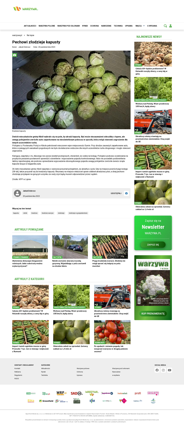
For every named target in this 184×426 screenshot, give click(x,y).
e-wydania (152, 26)
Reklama (18, 372)
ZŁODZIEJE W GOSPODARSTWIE (78, 213)
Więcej (139, 26)
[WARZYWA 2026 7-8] (153, 282)
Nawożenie (106, 26)
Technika (118, 26)
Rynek (85, 26)
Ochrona (94, 26)
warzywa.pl (17, 35)
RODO (17, 379)
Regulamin (18, 375)
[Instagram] (163, 370)
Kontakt (17, 368)
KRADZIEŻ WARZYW (47, 213)
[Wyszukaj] (165, 25)
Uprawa (128, 26)
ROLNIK (25, 213)
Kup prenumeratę (153, 313)
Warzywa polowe (47, 26)
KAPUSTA (16, 213)
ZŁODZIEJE (61, 213)
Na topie (30, 35)
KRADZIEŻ (34, 213)
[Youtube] (169, 370)
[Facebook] (126, 193)
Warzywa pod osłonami (68, 26)
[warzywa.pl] (25, 9)
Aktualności (30, 26)
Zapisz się (153, 244)
